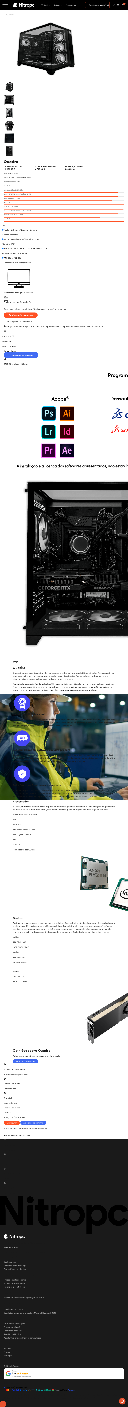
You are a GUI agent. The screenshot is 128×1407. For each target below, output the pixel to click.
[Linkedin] (17, 1247)
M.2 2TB (7, 257)
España (7, 1348)
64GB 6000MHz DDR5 (14, 248)
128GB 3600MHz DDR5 (37, 248)
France (7, 1351)
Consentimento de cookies (3, 1404)
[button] (64, 281)
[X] (12, 1247)
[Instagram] (5, 1247)
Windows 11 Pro (33, 239)
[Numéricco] (15, 1388)
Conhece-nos (10, 1261)
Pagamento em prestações (16, 1074)
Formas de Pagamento (14, 1283)
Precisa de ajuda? (12, 1326)
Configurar (12, 1122)
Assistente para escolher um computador (22, 1337)
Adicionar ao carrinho (22, 355)
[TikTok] (15, 1247)
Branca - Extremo (29, 229)
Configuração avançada (21, 315)
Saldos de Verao (11, 1366)
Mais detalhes (10, 1103)
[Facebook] (10, 1247)
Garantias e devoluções (14, 1323)
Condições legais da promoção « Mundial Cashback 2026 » (31, 1312)
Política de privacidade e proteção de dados (24, 1297)
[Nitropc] (23, 5)
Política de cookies (12, 1303)
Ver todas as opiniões (25, 1061)
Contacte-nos (10, 1088)
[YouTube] (7, 1247)
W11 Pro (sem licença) (14, 239)
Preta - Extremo (11, 229)
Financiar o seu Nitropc (14, 1286)
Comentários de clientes (15, 1269)
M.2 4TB (17, 257)
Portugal (8, 1355)
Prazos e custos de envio (15, 1279)
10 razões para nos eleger (15, 1265)
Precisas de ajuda (12, 1107)
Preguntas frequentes (13, 1330)
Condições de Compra (14, 1309)
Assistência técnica (12, 1334)
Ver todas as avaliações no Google (21, 1376)
